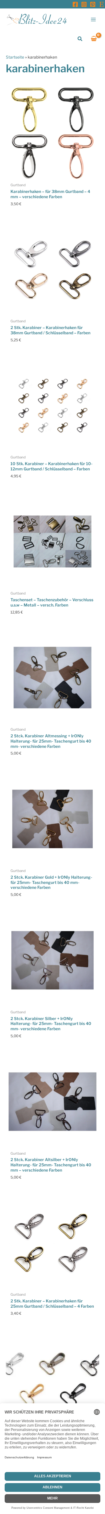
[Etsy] (101, 4)
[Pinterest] (93, 4)
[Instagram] (84, 4)
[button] (80, 39)
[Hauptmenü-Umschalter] (93, 19)
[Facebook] (75, 4)
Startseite (15, 57)
